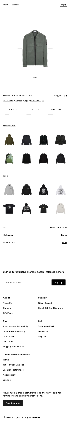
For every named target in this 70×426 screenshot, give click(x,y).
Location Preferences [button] (13, 370)
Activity (57, 96)
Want (63, 5)
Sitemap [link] (7, 380)
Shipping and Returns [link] (13, 347)
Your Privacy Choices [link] (13, 365)
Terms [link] (6, 360)
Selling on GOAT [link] (46, 326)
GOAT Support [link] (45, 303)
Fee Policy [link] (43, 331)
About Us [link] (7, 303)
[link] (9, 139)
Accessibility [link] (9, 375)
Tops (26, 101)
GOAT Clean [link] (9, 336)
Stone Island (8, 101)
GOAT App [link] (8, 313)
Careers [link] (7, 308)
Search (15, 5)
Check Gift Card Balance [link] (50, 308)
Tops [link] (5, 176)
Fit (65, 96)
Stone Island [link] (9, 126)
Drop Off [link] (42, 336)
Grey (64, 243)
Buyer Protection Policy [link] (14, 331)
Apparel (18, 101)
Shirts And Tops (37, 101)
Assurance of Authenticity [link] (15, 326)
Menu (6, 5)
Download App (13, 403)
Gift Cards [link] (8, 342)
